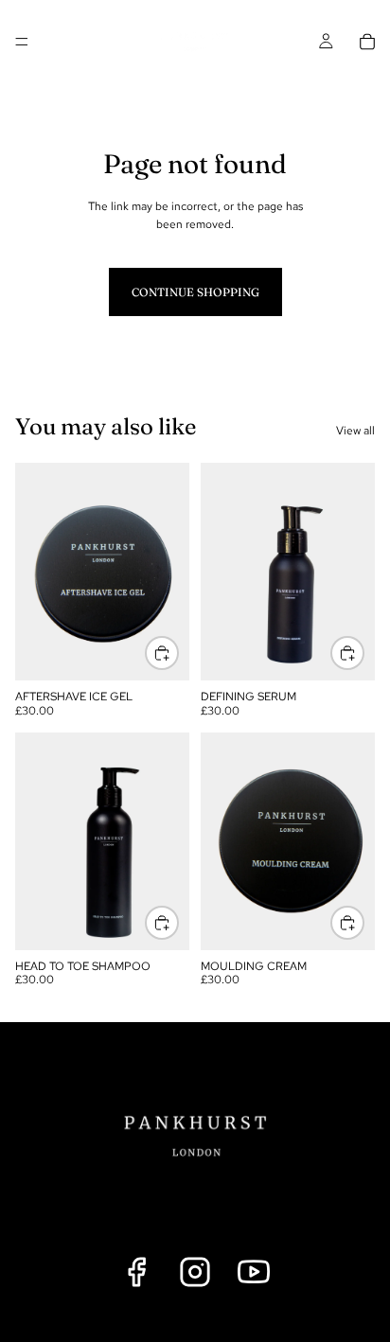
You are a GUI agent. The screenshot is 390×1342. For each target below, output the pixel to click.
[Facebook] (136, 1272)
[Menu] (22, 41)
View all (355, 430)
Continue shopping (195, 292)
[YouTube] (254, 1272)
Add (178, 652)
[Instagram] (195, 1272)
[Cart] (367, 41)
